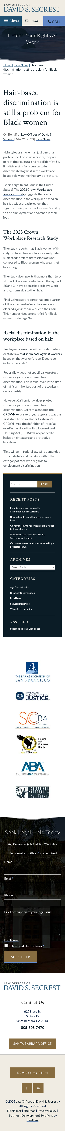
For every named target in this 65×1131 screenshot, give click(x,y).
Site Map (30, 1111)
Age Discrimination (19, 587)
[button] (11, 20)
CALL (56, 21)
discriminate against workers (42, 354)
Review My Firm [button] (32, 1073)
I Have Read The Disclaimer (26, 946)
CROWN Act (12, 414)
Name (8, 862)
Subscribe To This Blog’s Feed (25, 628)
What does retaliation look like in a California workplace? (27, 536)
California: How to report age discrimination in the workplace (32, 527)
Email (8, 878)
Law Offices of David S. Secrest (37, 1101)
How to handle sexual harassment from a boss (30, 519)
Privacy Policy (47, 1111)
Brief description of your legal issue (28, 912)
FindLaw (32, 1120)
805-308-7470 (32, 1027)
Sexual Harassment (19, 603)
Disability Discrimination (22, 593)
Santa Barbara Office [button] (32, 1043)
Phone (8, 895)
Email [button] (34, 21)
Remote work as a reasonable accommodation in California (25, 510)
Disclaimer (11, 940)
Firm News (43, 139)
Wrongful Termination (21, 609)
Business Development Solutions (31, 1115)
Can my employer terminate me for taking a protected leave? (32, 545)
